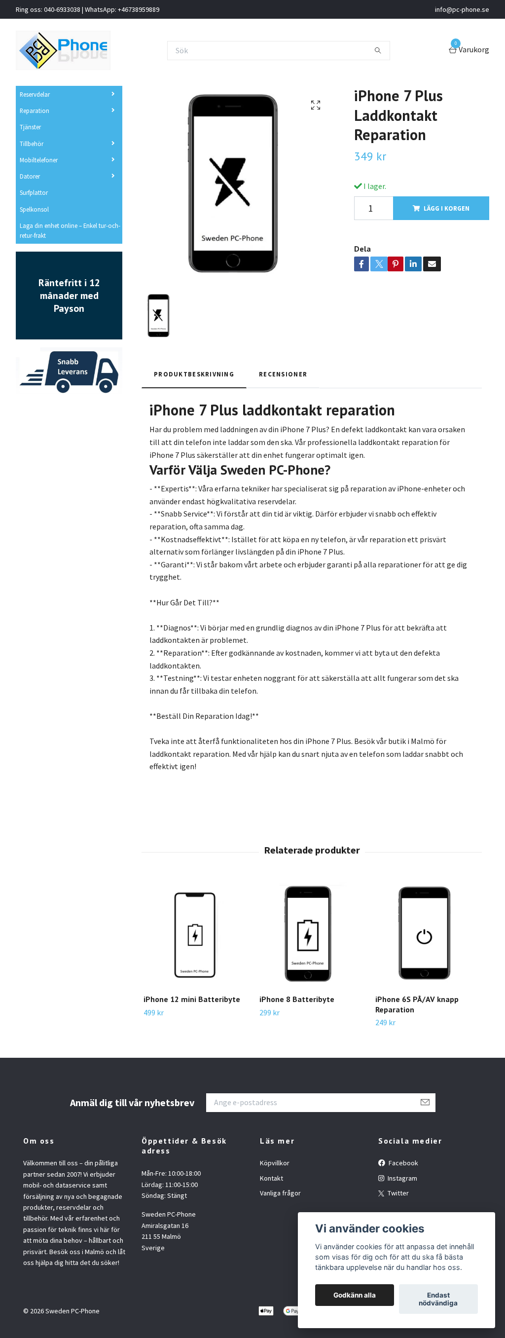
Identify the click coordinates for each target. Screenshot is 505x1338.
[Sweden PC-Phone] (63, 50)
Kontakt (271, 1178)
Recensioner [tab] (283, 374)
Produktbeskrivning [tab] (194, 374)
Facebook (402, 1162)
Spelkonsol (34, 209)
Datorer (30, 176)
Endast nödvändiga (438, 1299)
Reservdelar (35, 94)
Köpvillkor (274, 1162)
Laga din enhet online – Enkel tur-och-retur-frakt (70, 230)
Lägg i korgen (446, 208)
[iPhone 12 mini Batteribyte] (196, 934)
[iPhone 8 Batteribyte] (311, 934)
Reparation (34, 110)
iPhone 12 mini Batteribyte (192, 999)
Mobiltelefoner (39, 160)
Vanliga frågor (280, 1193)
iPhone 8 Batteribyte (296, 999)
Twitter (397, 1193)
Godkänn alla (354, 1295)
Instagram (401, 1178)
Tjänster (30, 127)
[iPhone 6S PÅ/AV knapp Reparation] (427, 934)
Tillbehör (31, 144)
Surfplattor (34, 192)
